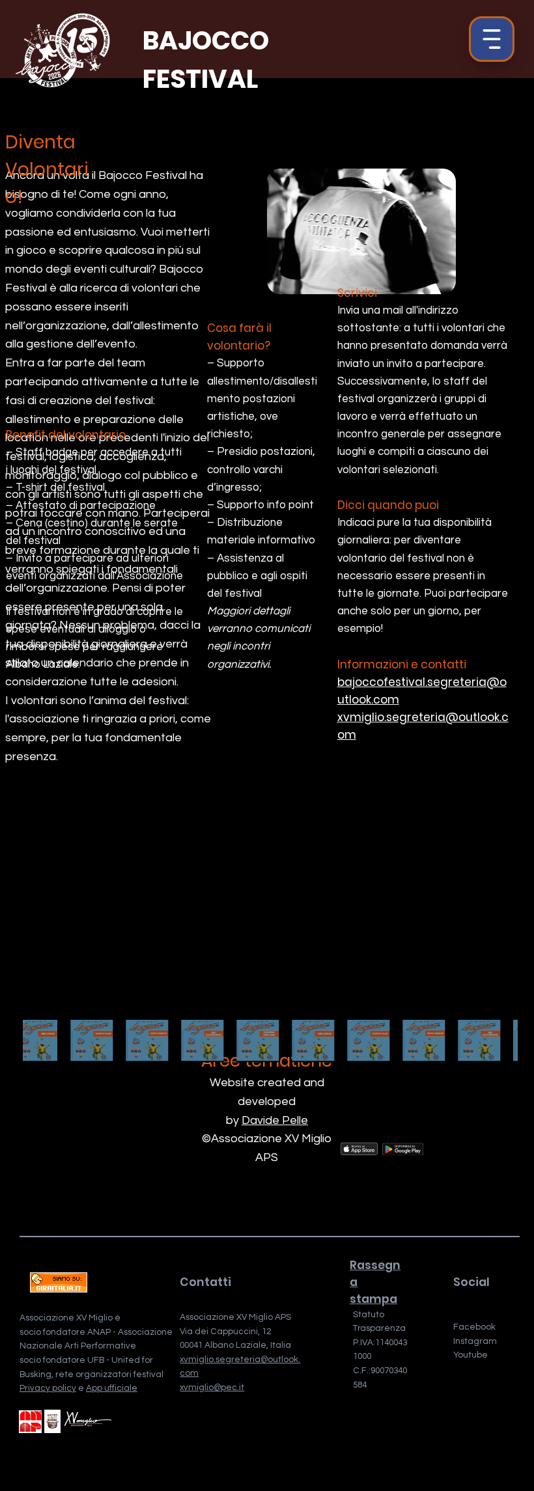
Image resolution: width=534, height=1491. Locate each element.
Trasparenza (379, 1328)
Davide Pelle (275, 1120)
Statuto (368, 1314)
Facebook (474, 1327)
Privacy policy (48, 1388)
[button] (491, 39)
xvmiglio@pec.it (212, 1387)
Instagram (475, 1341)
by (234, 1120)
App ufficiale (111, 1388)
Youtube (470, 1355)
